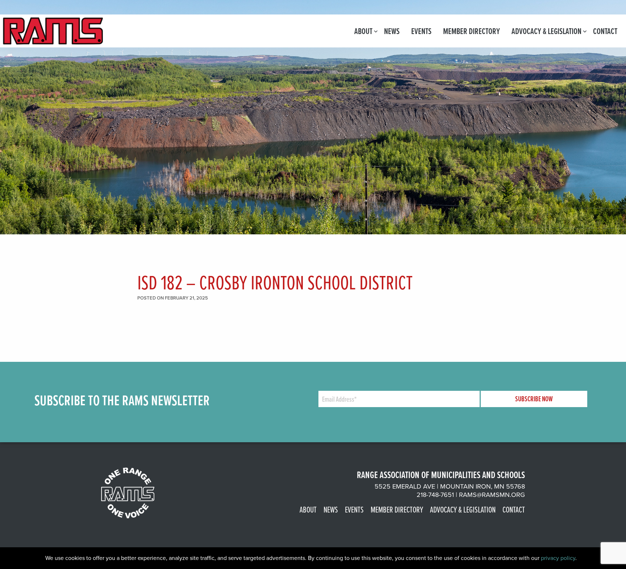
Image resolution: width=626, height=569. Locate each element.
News (392, 31)
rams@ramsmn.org (492, 494)
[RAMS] (53, 30)
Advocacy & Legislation (546, 31)
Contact (605, 31)
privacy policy (558, 558)
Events (421, 31)
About (363, 31)
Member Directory (471, 31)
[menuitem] (363, 31)
